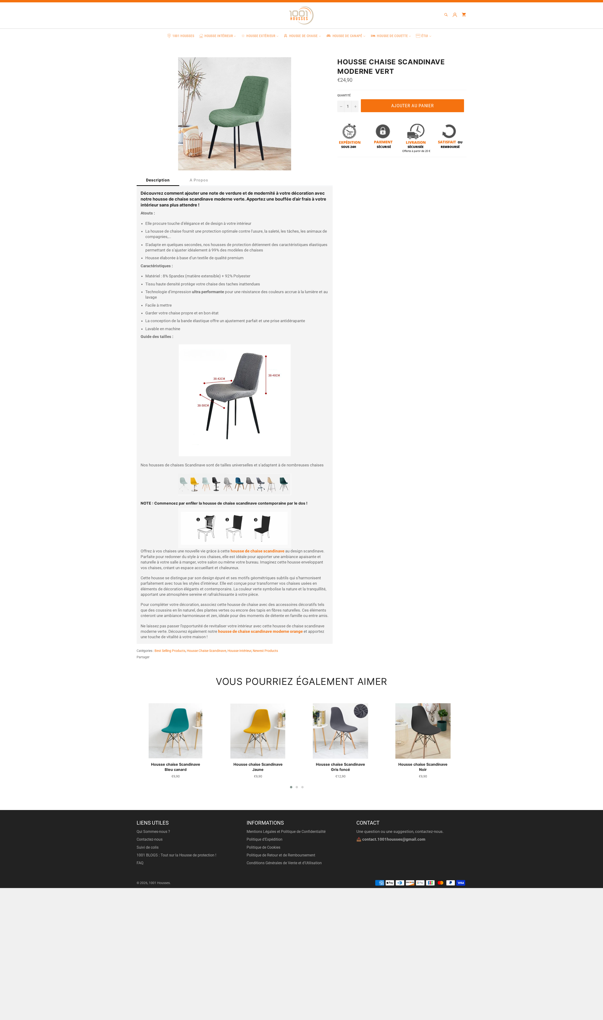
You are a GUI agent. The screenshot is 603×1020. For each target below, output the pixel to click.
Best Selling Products (170, 651)
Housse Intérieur (239, 651)
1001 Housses (159, 883)
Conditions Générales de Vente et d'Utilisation (284, 863)
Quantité (344, 95)
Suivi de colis (148, 847)
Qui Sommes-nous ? (153, 831)
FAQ (140, 863)
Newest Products (265, 651)
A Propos (199, 180)
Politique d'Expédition (264, 839)
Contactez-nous (150, 839)
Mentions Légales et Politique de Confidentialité (286, 831)
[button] (291, 787)
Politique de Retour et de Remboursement (281, 855)
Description (158, 180)
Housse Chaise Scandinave (206, 651)
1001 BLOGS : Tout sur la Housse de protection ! (176, 855)
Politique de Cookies (263, 847)
